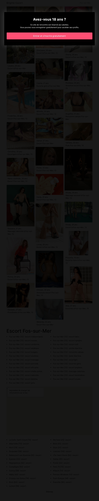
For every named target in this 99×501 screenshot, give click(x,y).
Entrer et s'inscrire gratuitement (49, 36)
